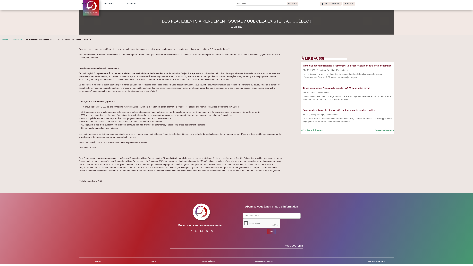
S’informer (109, 4)
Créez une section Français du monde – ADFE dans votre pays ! (336, 88)
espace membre (332, 4)
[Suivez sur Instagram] (201, 231)
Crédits (153, 261)
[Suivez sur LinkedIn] (196, 231)
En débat (331, 70)
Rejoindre (132, 4)
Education (321, 70)
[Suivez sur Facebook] (191, 231)
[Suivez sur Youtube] (206, 231)
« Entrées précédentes (311, 130)
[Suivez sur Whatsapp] (212, 231)
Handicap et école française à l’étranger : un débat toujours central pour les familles (347, 66)
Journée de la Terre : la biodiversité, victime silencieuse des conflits (339, 110)
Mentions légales (208, 261)
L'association (342, 70)
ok (271, 231)
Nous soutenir (294, 246)
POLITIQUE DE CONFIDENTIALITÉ (264, 261)
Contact (98, 261)
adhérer (349, 4)
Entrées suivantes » (384, 130)
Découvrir (86, 4)
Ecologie (320, 115)
